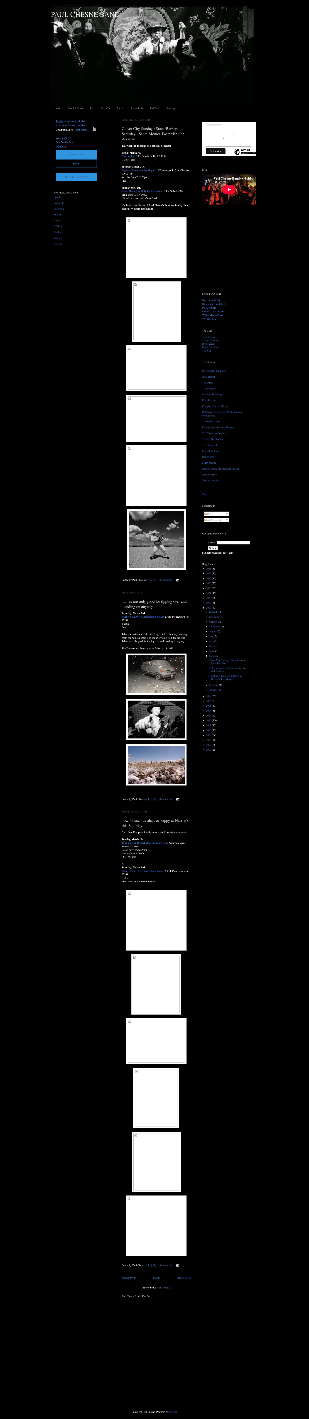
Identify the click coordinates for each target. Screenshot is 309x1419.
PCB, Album (209, 308)
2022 (209, 588)
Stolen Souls (137, 108)
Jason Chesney (209, 337)
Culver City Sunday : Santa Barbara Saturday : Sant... (227, 661)
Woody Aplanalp (210, 480)
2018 (209, 607)
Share (205, 494)
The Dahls (207, 382)
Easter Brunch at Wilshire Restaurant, (142, 191)
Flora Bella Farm (211, 451)
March (212, 655)
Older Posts (184, 1278)
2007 (209, 745)
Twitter (57, 214)
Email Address (215, 138)
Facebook (58, 203)
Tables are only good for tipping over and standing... (227, 669)
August (213, 631)
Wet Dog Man (209, 319)
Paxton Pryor (208, 456)
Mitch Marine (209, 462)
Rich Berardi (208, 343)
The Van (206, 350)
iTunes (57, 220)
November (214, 616)
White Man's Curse (212, 315)
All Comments (214, 520)
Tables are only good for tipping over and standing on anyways (154, 604)
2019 (209, 602)
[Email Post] (177, 579)
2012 (209, 720)
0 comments (166, 579)
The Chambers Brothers (214, 433)
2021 (209, 593)
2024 (209, 578)
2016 (209, 701)
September (215, 626)
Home (57, 108)
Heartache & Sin (211, 300)
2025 (209, 573)
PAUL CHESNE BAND (85, 14)
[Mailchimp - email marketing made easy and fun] (246, 154)
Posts (209, 513)
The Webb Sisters (211, 421)
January (213, 689)
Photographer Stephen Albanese (218, 427)
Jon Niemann (208, 376)
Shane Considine (210, 340)
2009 (209, 735)
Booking (170, 108)
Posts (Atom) (163, 1287)
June (211, 641)
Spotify (57, 197)
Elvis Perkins (209, 400)
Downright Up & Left (214, 304)
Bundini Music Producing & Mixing (220, 468)
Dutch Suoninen (210, 347)
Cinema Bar (128, 156)
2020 (209, 598)
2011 (209, 725)
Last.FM (58, 243)
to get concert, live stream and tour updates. (71, 123)
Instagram (59, 208)
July (211, 636)
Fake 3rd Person (75, 108)
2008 (209, 740)
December (214, 611)
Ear (91, 108)
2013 (209, 715)
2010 (209, 730)
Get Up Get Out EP (213, 311)
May (211, 646)
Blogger (173, 1411)
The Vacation (209, 388)
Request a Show (76, 177)
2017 (209, 696)
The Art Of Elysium (212, 439)
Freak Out (105, 108)
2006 (209, 749)
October (213, 621)
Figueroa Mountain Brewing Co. (139, 170)
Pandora (58, 232)
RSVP (76, 163)
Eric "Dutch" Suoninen (214, 370)
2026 (209, 568)
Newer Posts (129, 1278)
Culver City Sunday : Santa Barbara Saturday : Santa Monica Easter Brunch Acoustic (153, 133)
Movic (120, 108)
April (212, 651)
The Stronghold (210, 445)
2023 (209, 583)
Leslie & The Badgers (213, 394)
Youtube (58, 238)
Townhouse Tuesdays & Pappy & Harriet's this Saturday (225, 677)
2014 (209, 710)
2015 (209, 705)
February (214, 685)
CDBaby (58, 226)
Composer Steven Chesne (215, 406)
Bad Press (154, 108)
